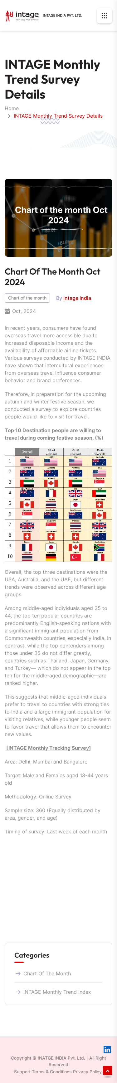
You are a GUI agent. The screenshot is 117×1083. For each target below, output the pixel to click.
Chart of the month (27, 297)
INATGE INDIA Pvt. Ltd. (61, 1058)
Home (12, 108)
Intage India (77, 298)
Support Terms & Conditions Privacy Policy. (58, 1071)
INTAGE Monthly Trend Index (57, 992)
